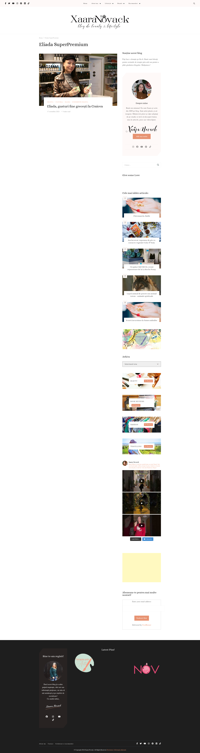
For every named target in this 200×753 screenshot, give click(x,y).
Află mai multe (141, 136)
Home (85, 3)
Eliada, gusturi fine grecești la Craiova (75, 106)
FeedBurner (146, 625)
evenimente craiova (80, 102)
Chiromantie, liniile (141, 216)
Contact (50, 744)
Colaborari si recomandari (64, 744)
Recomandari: (133, 3)
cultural (59, 102)
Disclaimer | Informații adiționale (116, 750)
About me (42, 744)
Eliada (67, 102)
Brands (120, 3)
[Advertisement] (141, 567)
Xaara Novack (89, 750)
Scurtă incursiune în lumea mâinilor (141, 320)
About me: (95, 3)
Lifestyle (108, 3)
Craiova (50, 102)
